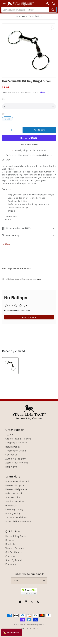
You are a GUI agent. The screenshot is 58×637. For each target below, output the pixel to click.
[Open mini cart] (54, 3)
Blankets (10, 544)
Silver (7, 119)
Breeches (10, 540)
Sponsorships (12, 497)
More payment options (29, 144)
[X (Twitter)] (32, 602)
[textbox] (29, 273)
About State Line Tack (17, 481)
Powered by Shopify (37, 625)
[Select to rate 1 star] (6, 306)
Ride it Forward (13, 493)
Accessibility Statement (18, 521)
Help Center (11, 466)
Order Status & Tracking (18, 438)
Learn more (37, 279)
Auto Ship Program (15, 458)
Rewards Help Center (16, 489)
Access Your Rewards (16, 462)
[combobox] (29, 10)
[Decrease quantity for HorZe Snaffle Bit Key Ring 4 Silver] (5, 130)
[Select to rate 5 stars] (25, 306)
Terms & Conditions (16, 517)
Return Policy (12, 446)
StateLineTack (25, 625)
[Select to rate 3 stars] (16, 306)
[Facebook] (20, 602)
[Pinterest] (38, 602)
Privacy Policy (12, 513)
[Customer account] (48, 3)
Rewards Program (15, 485)
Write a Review (29, 317)
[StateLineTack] (20, 3)
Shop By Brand (13, 560)
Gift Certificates (13, 552)
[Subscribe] (44, 580)
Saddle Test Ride (14, 501)
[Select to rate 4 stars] (20, 306)
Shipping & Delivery (16, 442)
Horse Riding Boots (15, 536)
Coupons (10, 556)
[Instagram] (26, 602)
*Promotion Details (15, 450)
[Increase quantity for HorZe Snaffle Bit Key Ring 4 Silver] (18, 130)
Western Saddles (14, 548)
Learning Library (14, 509)
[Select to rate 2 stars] (11, 306)
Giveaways (11, 505)
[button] (29, 228)
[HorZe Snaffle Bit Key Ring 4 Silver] (10, 365)
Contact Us (11, 454)
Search (9, 434)
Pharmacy (10, 564)
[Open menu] (4, 3)
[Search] (53, 9)
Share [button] (7, 244)
